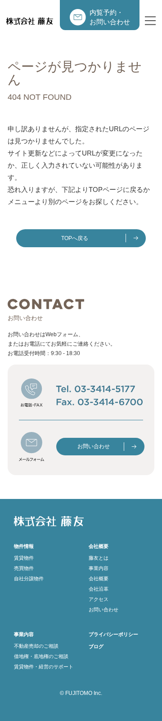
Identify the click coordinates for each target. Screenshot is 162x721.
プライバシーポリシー (113, 634)
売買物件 (24, 568)
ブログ (96, 646)
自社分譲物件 (29, 578)
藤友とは (98, 558)
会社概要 (98, 578)
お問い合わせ (93, 446)
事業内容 (98, 568)
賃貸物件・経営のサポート (43, 666)
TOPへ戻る (74, 238)
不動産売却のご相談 (36, 646)
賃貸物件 (24, 558)
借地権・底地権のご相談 (41, 656)
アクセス (98, 599)
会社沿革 (98, 589)
